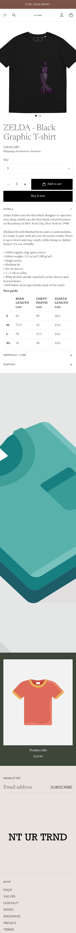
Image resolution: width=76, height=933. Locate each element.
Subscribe (62, 787)
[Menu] (5, 15)
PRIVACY (9, 923)
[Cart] (71, 15)
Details (8, 209)
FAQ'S (7, 890)
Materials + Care (14, 355)
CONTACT (10, 903)
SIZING (8, 910)
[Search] (14, 15)
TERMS (8, 929)
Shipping (9, 364)
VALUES (9, 896)
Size (6, 160)
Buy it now (38, 196)
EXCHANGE (11, 916)
